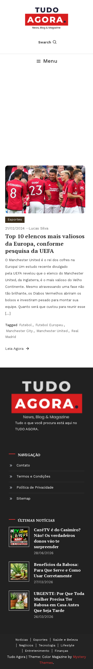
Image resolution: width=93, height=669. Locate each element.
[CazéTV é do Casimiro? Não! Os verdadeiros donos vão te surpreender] (19, 537)
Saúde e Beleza (65, 639)
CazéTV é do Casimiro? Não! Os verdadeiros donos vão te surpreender (57, 538)
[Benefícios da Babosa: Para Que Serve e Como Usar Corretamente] (19, 572)
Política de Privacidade (35, 487)
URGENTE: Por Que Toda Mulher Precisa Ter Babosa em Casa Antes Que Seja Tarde (59, 602)
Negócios (26, 645)
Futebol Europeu (49, 325)
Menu (50, 61)
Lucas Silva (38, 228)
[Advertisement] (46, 116)
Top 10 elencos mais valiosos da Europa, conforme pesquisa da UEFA (44, 243)
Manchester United (52, 331)
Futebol (25, 325)
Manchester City (19, 331)
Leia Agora (15, 348)
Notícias (22, 639)
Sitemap (23, 498)
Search (44, 42)
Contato (23, 465)
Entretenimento (37, 651)
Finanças (61, 651)
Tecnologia (47, 645)
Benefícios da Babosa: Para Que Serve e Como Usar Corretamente (57, 570)
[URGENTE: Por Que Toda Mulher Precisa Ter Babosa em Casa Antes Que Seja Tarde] (19, 601)
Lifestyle (67, 645)
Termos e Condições (33, 476)
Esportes (15, 219)
